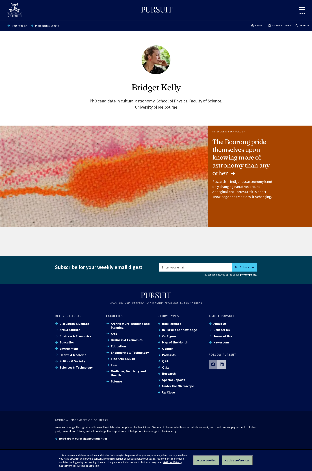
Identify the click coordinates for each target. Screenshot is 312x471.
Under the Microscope (178, 386)
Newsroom (221, 342)
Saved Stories (281, 25)
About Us (219, 324)
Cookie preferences (237, 460)
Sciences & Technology (76, 367)
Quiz (165, 367)
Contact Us (221, 330)
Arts (114, 334)
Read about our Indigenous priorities (83, 438)
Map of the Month (175, 342)
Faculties (114, 316)
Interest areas (68, 316)
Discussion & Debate (47, 25)
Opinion (168, 349)
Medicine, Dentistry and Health (128, 373)
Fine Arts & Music (123, 359)
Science (116, 381)
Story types (168, 316)
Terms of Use (222, 336)
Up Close (168, 392)
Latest (259, 25)
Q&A (165, 361)
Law (114, 365)
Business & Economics (75, 336)
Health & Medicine (73, 355)
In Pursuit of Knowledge (179, 330)
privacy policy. (248, 274)
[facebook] (213, 364)
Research (169, 373)
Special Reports (173, 380)
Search (304, 25)
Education (67, 342)
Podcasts (169, 355)
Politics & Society (72, 361)
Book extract (171, 324)
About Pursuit (222, 316)
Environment (69, 349)
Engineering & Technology (130, 352)
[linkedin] (221, 364)
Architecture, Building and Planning (130, 326)
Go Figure (169, 336)
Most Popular (19, 25)
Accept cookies (206, 460)
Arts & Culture (70, 330)
